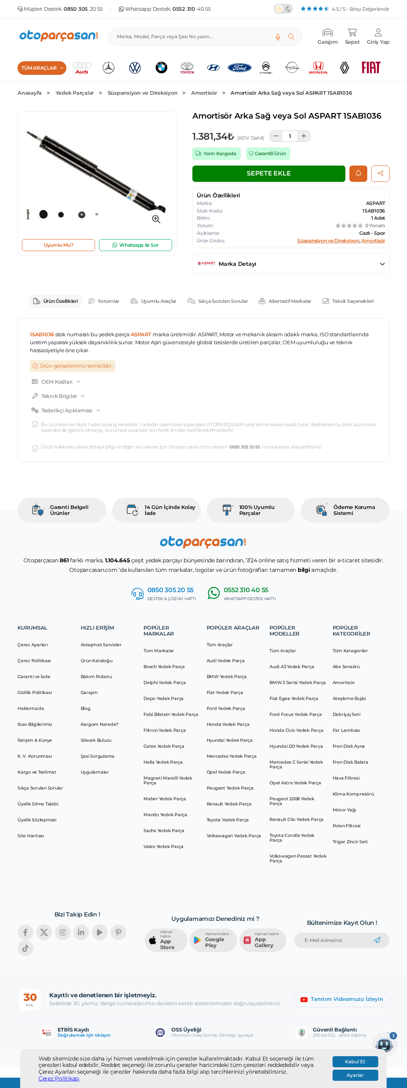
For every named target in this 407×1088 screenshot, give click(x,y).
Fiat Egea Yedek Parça (293, 698)
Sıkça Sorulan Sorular (223, 301)
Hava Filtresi (346, 778)
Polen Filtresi (347, 826)
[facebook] (25, 932)
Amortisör (204, 93)
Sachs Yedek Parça (163, 830)
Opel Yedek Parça (226, 772)
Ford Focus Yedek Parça (295, 714)
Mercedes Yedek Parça (232, 756)
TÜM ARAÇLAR (38, 68)
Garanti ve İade (33, 676)
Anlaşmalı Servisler (101, 644)
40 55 (191, 9)
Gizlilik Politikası (34, 692)
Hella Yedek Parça (163, 762)
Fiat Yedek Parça (225, 692)
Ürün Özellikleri (60, 301)
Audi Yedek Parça (226, 660)
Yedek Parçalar (75, 93)
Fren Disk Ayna (349, 746)
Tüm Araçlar (220, 644)
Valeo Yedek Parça (163, 846)
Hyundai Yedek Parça (230, 740)
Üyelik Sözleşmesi (36, 820)
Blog (86, 708)
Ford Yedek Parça (226, 708)
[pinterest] (118, 932)
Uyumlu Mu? (59, 245)
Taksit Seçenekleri (353, 301)
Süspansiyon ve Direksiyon (143, 93)
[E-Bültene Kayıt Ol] (377, 940)
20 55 (83, 9)
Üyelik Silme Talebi (37, 804)
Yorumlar (108, 301)
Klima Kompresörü (353, 794)
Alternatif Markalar (290, 301)
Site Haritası (30, 835)
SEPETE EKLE (269, 173)
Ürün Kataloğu (96, 660)
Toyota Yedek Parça (228, 820)
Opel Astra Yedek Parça (295, 783)
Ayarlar (355, 1075)
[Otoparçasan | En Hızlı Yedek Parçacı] (59, 37)
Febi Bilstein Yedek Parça (170, 714)
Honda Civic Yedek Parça (296, 730)
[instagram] (63, 932)
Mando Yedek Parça (165, 814)
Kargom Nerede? (100, 724)
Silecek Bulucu (96, 740)
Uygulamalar (95, 772)
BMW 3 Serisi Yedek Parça (297, 682)
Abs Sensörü (346, 666)
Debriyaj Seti (346, 714)
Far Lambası (346, 730)
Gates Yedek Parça (163, 746)
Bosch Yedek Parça (164, 666)
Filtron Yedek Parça (164, 730)
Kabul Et (355, 1062)
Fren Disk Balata (350, 762)
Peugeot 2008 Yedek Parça (291, 801)
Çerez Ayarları (32, 644)
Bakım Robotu (96, 676)
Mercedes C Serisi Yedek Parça (296, 764)
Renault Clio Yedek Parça (296, 819)
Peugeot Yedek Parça (230, 788)
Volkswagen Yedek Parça (234, 835)
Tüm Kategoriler (350, 650)
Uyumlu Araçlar (159, 301)
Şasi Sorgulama (98, 756)
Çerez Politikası (59, 1078)
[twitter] (44, 932)
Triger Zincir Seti (350, 841)
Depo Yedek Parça (163, 698)
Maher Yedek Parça (164, 798)
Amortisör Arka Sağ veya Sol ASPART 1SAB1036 (291, 93)
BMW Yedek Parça (227, 676)
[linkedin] (81, 932)
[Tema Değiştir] (283, 9)
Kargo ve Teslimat (36, 772)
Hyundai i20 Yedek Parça (296, 746)
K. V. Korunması (34, 756)
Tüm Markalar (158, 650)
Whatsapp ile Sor (139, 245)
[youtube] (100, 932)
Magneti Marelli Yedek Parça (167, 780)
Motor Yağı (345, 810)
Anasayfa (29, 93)
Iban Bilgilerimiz (34, 724)
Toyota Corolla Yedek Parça (291, 838)
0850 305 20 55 (244, 447)
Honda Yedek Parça (228, 724)
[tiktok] (25, 948)
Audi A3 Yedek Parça (291, 666)
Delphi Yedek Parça (164, 682)
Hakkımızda (30, 708)
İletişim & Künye (34, 740)
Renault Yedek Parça (229, 804)
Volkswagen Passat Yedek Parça (297, 858)
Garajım (89, 692)
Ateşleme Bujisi (349, 698)
